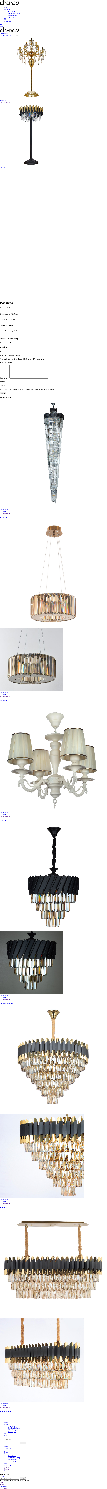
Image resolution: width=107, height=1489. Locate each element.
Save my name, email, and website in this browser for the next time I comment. (28, 389)
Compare (7, 1469)
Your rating (4, 362)
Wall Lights (12, 17)
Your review (4, 378)
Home (2, 35)
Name (2, 382)
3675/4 (3, 820)
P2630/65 (4, 1207)
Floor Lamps (12, 15)
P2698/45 (3, 168)
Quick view (4, 509)
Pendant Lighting (14, 13)
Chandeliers (12, 11)
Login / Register (9, 1471)
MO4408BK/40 (6, 1003)
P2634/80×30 (5, 1411)
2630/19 (3, 517)
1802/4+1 (3, 100)
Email (2, 385)
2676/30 (3, 700)
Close (2, 1476)
